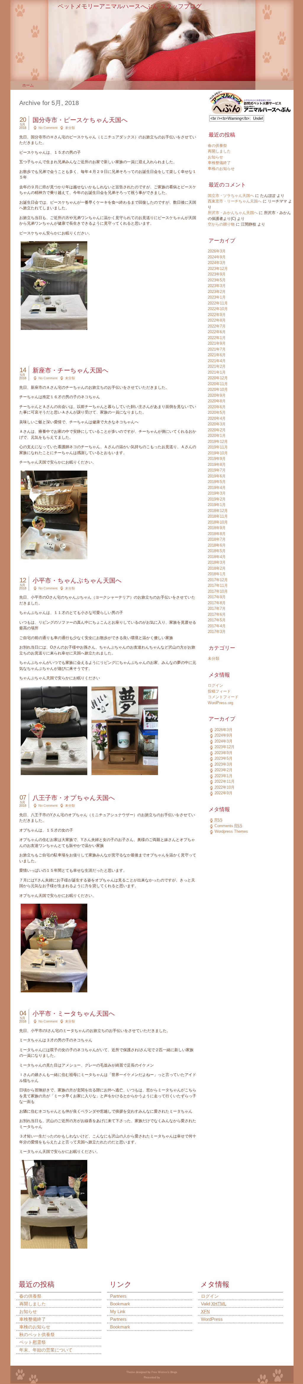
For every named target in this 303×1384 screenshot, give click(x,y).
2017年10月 (218, 591)
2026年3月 (217, 251)
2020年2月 (217, 430)
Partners (118, 1296)
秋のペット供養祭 (37, 1334)
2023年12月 (218, 268)
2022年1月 (217, 338)
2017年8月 (217, 603)
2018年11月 (218, 516)
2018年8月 (217, 533)
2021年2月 (217, 366)
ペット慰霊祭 (32, 1342)
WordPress (212, 1319)
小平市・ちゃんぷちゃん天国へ (77, 580)
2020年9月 (217, 395)
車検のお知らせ (221, 168)
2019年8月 (217, 464)
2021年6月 (217, 355)
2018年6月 (217, 545)
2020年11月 (218, 384)
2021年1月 (217, 372)
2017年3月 (217, 631)
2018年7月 (217, 539)
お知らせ (215, 157)
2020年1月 (217, 435)
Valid (213, 1303)
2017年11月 (218, 585)
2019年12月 (218, 441)
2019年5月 (217, 481)
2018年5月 (217, 551)
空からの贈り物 (221, 224)
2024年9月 (217, 257)
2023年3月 (217, 285)
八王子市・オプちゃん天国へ (74, 797)
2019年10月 (218, 453)
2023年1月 (217, 297)
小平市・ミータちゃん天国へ (74, 1013)
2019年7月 (217, 470)
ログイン (215, 685)
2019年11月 (218, 447)
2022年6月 (217, 332)
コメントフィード (223, 697)
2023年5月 (217, 280)
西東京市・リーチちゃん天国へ (235, 201)
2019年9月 (217, 458)
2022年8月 (217, 320)
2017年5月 (217, 620)
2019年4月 (217, 487)
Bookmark (120, 1303)
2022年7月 (217, 326)
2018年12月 (218, 510)
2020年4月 (217, 418)
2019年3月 (217, 493)
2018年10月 (218, 522)
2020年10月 (218, 389)
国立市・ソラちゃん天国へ (231, 195)
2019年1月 (217, 505)
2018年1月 (217, 574)
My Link (117, 1311)
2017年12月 (218, 580)
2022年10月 (218, 309)
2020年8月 (217, 401)
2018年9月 (217, 528)
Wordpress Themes (231, 831)
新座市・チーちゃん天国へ (71, 370)
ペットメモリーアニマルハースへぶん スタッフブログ (130, 6)
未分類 (70, 127)
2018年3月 (217, 562)
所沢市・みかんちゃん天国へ (233, 212)
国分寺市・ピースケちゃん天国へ (80, 119)
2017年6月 (217, 614)
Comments (228, 826)
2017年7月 (217, 608)
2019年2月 (217, 499)
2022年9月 (217, 314)
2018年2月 (217, 568)
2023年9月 (217, 274)
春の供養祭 (217, 145)
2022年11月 (218, 303)
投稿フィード (219, 691)
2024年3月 (217, 262)
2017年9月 (217, 597)
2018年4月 (217, 557)
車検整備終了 (219, 163)
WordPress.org (220, 703)
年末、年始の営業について (45, 1349)
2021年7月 (217, 349)
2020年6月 (217, 407)
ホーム (28, 85)
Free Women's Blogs (164, 1372)
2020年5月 (217, 412)
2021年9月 (217, 343)
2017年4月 (217, 626)
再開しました (219, 151)
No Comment (47, 127)
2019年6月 (217, 476)
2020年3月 (217, 424)
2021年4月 (217, 361)
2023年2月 (217, 291)
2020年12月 (218, 378)
